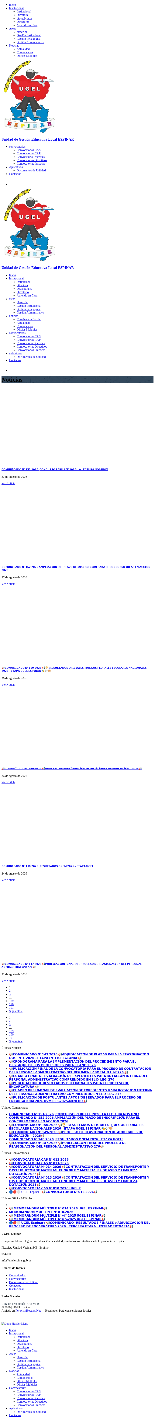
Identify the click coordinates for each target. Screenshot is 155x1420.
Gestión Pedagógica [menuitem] (28, 1364)
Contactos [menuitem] (15, 1415)
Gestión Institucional (29, 35)
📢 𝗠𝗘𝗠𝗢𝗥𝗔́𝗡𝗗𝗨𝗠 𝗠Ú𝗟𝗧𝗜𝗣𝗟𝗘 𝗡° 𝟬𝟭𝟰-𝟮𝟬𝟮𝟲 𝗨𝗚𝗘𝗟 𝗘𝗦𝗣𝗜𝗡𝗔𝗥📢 (58, 1208)
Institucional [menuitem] (16, 1333)
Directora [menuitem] (22, 1340)
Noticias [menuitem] (14, 1371)
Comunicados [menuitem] (25, 1377)
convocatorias (17, 146)
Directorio (23, 21)
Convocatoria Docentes (31, 156)
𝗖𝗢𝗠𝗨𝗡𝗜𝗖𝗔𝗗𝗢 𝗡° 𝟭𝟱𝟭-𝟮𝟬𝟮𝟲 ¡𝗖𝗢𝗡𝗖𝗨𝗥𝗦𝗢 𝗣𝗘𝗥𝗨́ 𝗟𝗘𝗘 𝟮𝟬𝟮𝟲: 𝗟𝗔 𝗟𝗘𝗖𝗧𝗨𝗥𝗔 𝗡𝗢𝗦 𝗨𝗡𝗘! (55, 469)
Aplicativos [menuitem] (16, 1408)
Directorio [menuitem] (23, 1347)
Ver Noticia (8, 483)
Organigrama (24, 18)
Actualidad (23, 49)
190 (11, 1004)
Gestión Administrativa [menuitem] (30, 1367)
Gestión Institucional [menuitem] (29, 1360)
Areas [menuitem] (12, 1353)
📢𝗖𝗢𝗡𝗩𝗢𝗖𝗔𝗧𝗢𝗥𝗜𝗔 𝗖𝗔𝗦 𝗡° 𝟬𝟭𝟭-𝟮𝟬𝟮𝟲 (39, 1163)
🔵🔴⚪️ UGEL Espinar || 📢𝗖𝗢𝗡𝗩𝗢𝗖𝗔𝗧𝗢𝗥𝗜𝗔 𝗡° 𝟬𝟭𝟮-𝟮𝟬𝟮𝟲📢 (53, 1192)
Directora (22, 14)
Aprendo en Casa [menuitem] (27, 1350)
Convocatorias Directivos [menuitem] (32, 1401)
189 (11, 1000)
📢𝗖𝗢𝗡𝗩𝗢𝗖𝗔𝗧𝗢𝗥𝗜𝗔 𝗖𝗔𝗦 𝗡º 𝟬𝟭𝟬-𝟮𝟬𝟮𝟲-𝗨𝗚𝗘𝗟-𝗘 (45, 1188)
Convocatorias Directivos (32, 160)
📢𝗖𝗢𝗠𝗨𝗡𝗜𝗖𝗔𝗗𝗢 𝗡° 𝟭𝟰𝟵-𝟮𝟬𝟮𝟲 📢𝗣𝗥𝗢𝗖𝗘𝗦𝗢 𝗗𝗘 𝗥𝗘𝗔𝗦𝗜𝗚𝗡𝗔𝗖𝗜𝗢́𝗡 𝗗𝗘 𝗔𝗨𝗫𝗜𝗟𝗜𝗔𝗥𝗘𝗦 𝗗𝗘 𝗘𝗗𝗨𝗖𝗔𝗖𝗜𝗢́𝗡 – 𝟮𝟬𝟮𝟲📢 (72, 768)
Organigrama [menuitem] (24, 1343)
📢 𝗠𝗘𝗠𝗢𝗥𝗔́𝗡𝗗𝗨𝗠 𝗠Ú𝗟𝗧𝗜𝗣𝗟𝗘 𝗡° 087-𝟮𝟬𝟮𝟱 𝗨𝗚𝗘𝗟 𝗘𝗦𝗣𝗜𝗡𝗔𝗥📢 (57, 1215)
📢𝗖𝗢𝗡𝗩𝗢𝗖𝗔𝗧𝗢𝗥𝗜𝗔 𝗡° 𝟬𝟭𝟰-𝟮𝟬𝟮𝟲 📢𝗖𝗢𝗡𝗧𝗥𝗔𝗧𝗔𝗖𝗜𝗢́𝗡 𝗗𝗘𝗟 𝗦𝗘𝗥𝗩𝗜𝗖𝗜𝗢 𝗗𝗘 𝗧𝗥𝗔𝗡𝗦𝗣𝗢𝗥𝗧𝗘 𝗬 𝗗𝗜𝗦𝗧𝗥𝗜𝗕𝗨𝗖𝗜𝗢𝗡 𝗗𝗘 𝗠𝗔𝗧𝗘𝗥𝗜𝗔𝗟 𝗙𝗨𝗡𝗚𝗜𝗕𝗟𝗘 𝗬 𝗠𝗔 (79, 1170)
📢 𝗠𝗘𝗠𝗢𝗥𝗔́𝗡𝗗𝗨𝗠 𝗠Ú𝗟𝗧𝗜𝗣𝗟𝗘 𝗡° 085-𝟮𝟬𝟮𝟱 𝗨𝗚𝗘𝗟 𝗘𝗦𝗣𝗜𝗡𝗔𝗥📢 (57, 1219)
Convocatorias (17, 1278)
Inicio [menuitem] (12, 1330)
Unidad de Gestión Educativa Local (38, 139)
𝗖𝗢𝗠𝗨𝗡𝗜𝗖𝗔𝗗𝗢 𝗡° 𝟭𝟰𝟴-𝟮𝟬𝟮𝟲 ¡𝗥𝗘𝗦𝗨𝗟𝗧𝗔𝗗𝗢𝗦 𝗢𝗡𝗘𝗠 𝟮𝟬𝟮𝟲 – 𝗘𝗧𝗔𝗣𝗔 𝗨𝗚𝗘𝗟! (48, 866)
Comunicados (25, 52)
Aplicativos (16, 167)
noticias (13, 315)
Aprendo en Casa (27, 25)
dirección (22, 31)
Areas (12, 28)
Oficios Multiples (27, 55)
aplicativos (15, 353)
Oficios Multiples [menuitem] (27, 1381)
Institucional (16, 8)
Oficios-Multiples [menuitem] (27, 1384)
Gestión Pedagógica (28, 38)
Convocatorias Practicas (31, 163)
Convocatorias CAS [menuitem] (29, 1391)
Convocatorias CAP (29, 153)
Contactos (15, 173)
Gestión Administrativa (30, 42)
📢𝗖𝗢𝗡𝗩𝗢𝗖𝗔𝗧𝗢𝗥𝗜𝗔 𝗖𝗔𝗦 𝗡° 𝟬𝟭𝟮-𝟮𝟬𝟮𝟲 (39, 1159)
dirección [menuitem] (22, 1357)
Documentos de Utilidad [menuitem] (31, 1411)
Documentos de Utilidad (31, 170)
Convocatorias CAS (29, 150)
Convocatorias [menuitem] (17, 1388)
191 (11, 1007)
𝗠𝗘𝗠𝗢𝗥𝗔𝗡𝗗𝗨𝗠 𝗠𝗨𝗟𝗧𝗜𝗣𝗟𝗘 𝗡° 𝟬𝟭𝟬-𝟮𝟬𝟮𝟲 (41, 1212)
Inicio (12, 4)
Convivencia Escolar (29, 319)
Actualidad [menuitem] (23, 1374)
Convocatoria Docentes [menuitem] (31, 1398)
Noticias (14, 45)
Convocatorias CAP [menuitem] (29, 1394)
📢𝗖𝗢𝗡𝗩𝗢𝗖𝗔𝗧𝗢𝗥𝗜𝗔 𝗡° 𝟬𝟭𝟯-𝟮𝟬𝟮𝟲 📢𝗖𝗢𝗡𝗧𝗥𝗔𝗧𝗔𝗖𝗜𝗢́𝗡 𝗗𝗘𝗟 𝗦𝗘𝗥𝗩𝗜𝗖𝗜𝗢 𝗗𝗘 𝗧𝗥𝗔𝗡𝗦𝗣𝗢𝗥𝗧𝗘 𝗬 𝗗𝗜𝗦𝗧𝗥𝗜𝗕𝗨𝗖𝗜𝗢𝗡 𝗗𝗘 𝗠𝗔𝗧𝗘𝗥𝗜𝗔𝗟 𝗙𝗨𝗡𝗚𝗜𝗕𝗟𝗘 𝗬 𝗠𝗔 (79, 1181)
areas (12, 298)
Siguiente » (15, 1011)
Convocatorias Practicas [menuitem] (31, 1405)
